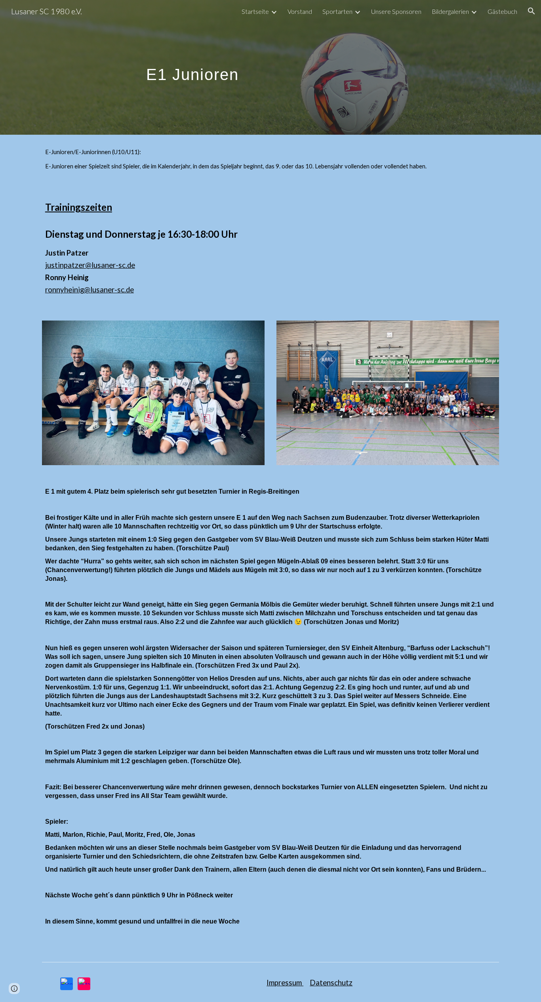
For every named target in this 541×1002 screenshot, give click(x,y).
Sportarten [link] (337, 11)
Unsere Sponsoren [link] (396, 11)
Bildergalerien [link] (450, 11)
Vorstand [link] (300, 11)
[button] (531, 11)
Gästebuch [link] (502, 11)
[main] (192, 67)
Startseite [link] (255, 11)
